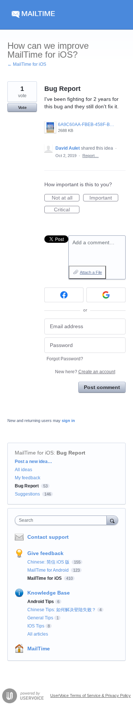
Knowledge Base (48, 593)
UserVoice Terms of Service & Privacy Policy (90, 695)
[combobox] (62, 520)
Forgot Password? (65, 358)
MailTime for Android (48, 570)
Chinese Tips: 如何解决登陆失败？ (61, 609)
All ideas (23, 469)
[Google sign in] (106, 294)
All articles (37, 634)
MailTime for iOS (34, 453)
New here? (85, 371)
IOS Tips (35, 626)
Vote (22, 107)
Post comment (102, 387)
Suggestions (27, 494)
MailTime (38, 648)
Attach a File (91, 272)
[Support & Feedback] (66, 14)
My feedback (27, 477)
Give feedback (45, 553)
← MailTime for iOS (26, 64)
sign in (68, 420)
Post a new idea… (33, 461)
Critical (66, 210)
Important (103, 198)
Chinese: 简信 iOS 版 (49, 562)
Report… (90, 155)
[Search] (112, 520)
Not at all (65, 198)
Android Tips (40, 601)
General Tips (40, 617)
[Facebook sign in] (63, 294)
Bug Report (71, 453)
